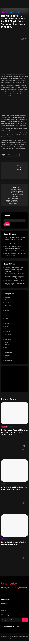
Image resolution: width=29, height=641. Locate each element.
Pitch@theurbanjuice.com (11, 626)
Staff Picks (7, 344)
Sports (6, 342)
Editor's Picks (8, 305)
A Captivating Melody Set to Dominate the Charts (14, 488)
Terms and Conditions (19, 638)
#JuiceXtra (7, 297)
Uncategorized (8, 352)
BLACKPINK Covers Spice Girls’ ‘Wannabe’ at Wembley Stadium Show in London (12, 201)
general (6, 318)
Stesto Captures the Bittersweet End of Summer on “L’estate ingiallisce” (14, 247)
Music (11, 12)
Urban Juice (9, 583)
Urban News (8, 355)
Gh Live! (7, 321)
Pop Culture (8, 339)
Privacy (9, 638)
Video (6, 358)
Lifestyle (7, 326)
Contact (3, 612)
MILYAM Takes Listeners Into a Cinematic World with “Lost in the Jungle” (15, 242)
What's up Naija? (9, 360)
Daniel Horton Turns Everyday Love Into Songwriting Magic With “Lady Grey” (15, 238)
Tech (6, 350)
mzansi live (7, 331)
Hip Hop (7, 323)
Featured (7, 310)
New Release (8, 334)
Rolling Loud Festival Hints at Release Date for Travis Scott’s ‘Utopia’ (14, 432)
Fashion (7, 307)
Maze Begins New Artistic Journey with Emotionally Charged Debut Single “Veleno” (17, 192)
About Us (3, 610)
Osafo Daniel (23, 446)
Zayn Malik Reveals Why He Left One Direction (13, 543)
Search (6, 216)
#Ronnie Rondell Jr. (13, 155)
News (17, 12)
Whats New (4, 603)
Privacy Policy (5, 615)
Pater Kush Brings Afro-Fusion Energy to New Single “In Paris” (15, 254)
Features (7, 313)
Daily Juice (5, 12)
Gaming (7, 315)
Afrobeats (7, 300)
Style (6, 347)
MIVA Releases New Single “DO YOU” (14, 250)
